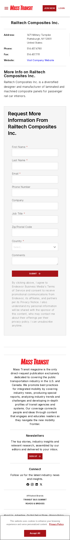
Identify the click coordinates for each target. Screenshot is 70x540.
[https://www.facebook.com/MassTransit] (27, 484)
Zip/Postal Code (22, 226)
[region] (35, 527)
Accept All (35, 533)
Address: (9, 34)
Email (16, 173)
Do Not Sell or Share (37, 515)
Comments (18, 255)
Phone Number (21, 187)
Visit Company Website (40, 60)
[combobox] (35, 247)
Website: (9, 60)
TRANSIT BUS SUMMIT (35, 499)
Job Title (18, 213)
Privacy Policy (56, 515)
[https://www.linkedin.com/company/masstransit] (36, 484)
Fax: (6, 54)
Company (18, 200)
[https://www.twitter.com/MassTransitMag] (41, 484)
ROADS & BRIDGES (35, 503)
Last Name (20, 160)
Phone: (8, 48)
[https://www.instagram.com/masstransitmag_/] (32, 484)
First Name (20, 147)
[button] (6, 8)
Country (18, 241)
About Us (8, 515)
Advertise (20, 515)
